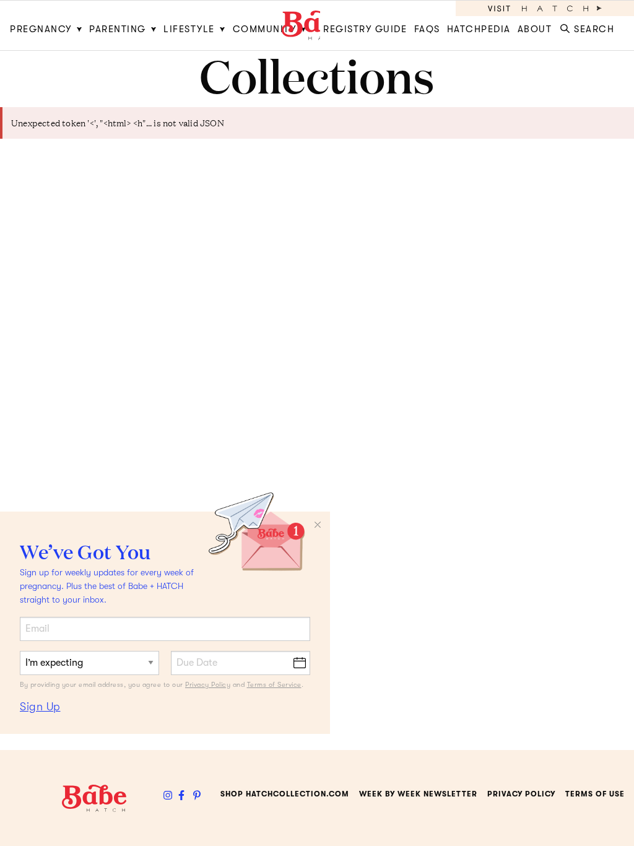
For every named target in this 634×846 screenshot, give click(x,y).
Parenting (117, 29)
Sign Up (40, 706)
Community (265, 29)
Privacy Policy (207, 685)
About (535, 29)
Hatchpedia (479, 29)
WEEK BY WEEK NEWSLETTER (418, 794)
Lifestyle (189, 29)
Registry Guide (365, 29)
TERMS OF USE (595, 794)
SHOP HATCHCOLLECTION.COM (284, 794)
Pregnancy (41, 29)
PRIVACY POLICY (521, 794)
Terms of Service (274, 685)
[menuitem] (48, 25)
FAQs (427, 29)
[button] (589, 25)
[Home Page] (317, 25)
